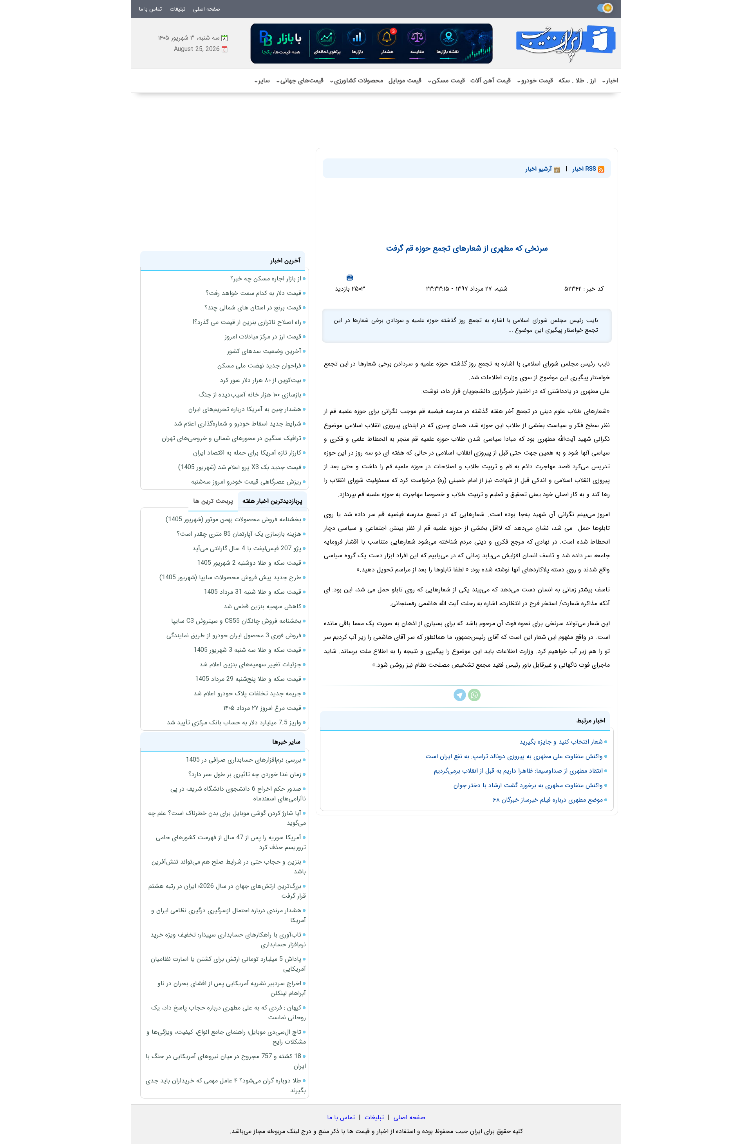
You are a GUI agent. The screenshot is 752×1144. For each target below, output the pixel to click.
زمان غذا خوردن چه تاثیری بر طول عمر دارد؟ (244, 774)
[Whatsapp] (474, 699)
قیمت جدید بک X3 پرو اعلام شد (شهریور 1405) (239, 467)
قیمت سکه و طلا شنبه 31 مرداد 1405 (252, 592)
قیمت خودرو (534, 80)
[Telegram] (460, 699)
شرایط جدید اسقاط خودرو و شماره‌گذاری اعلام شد (237, 424)
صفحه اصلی (206, 9)
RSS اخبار (585, 169)
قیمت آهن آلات (490, 80)
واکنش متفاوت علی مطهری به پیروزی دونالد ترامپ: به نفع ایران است (514, 756)
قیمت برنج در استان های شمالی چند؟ (252, 308)
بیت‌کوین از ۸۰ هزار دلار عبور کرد (260, 380)
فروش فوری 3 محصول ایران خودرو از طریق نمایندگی (233, 635)
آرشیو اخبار (540, 169)
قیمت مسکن (446, 80)
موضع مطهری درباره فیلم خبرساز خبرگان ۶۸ (548, 800)
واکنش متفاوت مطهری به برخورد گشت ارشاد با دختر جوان (528, 785)
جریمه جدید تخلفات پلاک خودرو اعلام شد (247, 693)
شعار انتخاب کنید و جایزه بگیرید (561, 742)
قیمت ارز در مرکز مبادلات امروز (263, 337)
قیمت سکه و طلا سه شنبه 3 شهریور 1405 (247, 650)
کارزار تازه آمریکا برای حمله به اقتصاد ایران (247, 453)
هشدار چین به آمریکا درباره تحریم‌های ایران (244, 409)
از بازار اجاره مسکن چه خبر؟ (265, 279)
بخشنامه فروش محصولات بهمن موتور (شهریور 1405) (233, 519)
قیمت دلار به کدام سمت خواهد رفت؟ (253, 293)
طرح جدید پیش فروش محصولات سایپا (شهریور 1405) (230, 577)
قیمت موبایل (405, 80)
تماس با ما (150, 9)
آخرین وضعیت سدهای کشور (264, 351)
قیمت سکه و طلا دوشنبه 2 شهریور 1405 (249, 563)
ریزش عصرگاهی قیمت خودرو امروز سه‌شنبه (246, 482)
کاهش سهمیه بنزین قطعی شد (262, 606)
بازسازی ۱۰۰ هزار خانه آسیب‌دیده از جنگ (250, 395)
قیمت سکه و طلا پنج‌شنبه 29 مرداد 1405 (248, 679)
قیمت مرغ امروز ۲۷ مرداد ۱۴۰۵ (262, 708)
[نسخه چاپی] (350, 277)
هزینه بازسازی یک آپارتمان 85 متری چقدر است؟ (239, 534)
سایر (261, 80)
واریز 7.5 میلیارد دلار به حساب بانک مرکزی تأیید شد (234, 723)
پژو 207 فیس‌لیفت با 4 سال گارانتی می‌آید (246, 548)
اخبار (609, 80)
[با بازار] (372, 43)
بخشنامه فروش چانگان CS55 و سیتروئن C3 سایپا (236, 621)
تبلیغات (177, 9)
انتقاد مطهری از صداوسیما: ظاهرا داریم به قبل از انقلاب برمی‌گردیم (518, 771)
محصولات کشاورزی (356, 80)
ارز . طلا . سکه (577, 80)
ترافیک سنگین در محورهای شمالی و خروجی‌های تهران (231, 438)
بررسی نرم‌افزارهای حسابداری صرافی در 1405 (243, 760)
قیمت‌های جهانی (299, 80)
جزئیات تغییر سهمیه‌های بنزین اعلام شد (250, 664)
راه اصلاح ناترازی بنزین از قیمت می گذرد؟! (247, 322)
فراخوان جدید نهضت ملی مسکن (259, 366)
